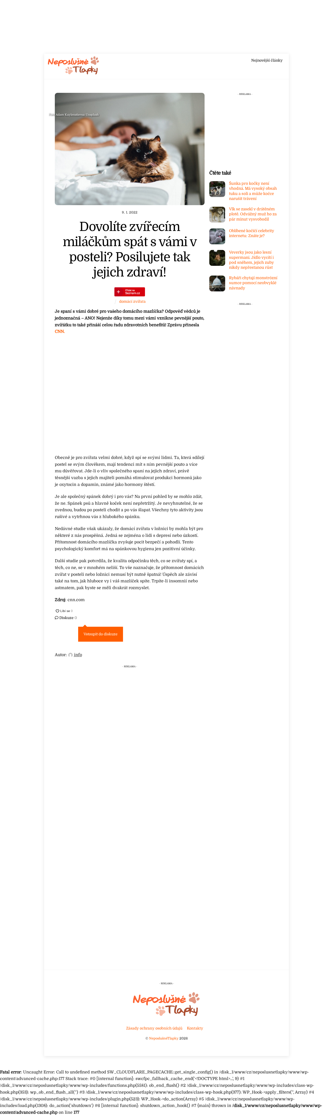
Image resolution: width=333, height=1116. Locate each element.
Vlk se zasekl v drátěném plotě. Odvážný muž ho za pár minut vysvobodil (253, 214)
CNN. (60, 331)
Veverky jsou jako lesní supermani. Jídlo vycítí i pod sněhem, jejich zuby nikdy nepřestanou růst (251, 260)
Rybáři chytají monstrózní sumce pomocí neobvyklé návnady (253, 283)
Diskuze (67, 618)
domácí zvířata (132, 301)
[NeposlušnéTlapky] (74, 73)
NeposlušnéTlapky (164, 1038)
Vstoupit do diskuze (101, 634)
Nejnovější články (266, 60)
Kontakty (195, 1028)
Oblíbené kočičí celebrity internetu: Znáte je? (251, 233)
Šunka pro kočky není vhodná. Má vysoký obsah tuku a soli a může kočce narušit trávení (253, 191)
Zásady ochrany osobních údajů (154, 1028)
